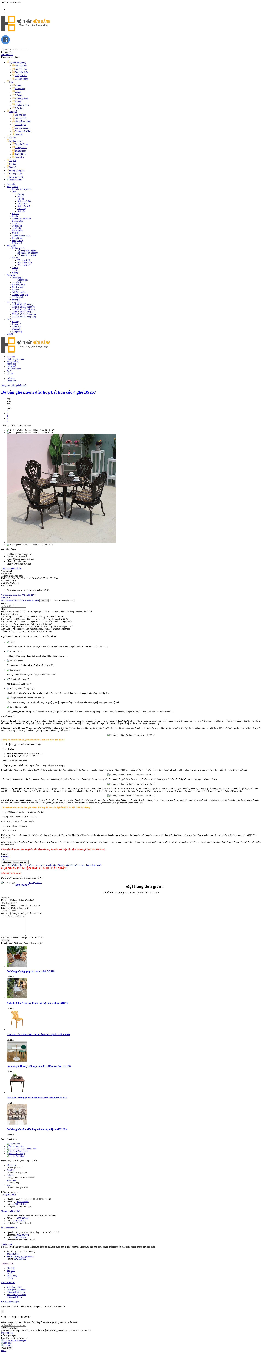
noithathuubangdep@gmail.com (20, 1256)
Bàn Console (17, 231)
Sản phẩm (11, 1270)
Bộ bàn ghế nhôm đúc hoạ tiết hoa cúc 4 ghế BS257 (48, 392)
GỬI (4, 609)
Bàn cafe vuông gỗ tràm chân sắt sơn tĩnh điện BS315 (37, 1097)
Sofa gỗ (20, 199)
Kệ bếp (15, 272)
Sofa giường (22, 204)
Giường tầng (22, 280)
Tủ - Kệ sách (17, 297)
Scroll (3, 1350)
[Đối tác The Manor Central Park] (22, 1148)
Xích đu (15, 233)
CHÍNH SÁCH (8, 1282)
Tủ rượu (15, 223)
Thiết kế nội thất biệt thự (22, 304)
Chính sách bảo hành (16, 1292)
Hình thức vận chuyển (16, 1294)
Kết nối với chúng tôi (10, 1301)
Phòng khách (12, 186)
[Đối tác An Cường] (16, 1153)
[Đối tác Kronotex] (15, 1146)
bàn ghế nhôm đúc (15, 865)
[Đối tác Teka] (13, 1144)
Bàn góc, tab (17, 221)
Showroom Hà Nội (9, 1228)
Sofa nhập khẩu (24, 206)
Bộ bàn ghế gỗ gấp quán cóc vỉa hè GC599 (31, 971)
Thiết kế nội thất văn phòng (24, 316)
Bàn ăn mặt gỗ (23, 265)
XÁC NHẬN (6, 1348)
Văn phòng (17, 331)
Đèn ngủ (16, 299)
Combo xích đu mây (21, 235)
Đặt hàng (5, 940)
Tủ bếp (15, 270)
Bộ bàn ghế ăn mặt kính (27, 253)
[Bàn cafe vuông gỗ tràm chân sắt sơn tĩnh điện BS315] (17, 1092)
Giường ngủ (17, 277)
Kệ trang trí (17, 243)
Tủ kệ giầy (16, 228)
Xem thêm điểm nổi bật (11, 568)
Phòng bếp (11, 245)
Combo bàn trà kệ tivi (21, 218)
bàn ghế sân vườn (94, 865)
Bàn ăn (15, 258)
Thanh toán (11, 381)
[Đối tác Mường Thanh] (17, 1151)
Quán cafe (16, 329)
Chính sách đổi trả (14, 1297)
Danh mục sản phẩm (15, 359)
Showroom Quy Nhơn (10, 1211)
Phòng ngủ (11, 275)
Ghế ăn (15, 267)
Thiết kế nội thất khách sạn (23, 309)
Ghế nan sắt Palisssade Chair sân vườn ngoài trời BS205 (38, 1034)
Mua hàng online (14, 1287)
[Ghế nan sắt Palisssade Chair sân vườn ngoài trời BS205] (17, 1029)
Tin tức (10, 1273)
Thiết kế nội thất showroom (24, 314)
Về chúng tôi (6, 1244)
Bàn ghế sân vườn (19, 385)
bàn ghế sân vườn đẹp (55, 865)
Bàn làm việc (17, 287)
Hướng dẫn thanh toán (16, 1289)
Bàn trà (15, 216)
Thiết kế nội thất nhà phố (23, 312)
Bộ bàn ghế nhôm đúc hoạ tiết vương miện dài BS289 (37, 1129)
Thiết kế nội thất (14, 302)
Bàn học (15, 289)
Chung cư (16, 324)
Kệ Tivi (15, 213)
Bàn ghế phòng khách (21, 189)
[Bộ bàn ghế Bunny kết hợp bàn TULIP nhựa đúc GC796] (17, 1061)
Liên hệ (10, 334)
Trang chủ (11, 184)
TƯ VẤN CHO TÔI (9, 1328)
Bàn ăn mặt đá (23, 260)
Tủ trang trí (17, 226)
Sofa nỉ (20, 196)
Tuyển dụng (12, 1275)
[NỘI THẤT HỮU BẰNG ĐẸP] (25, 29)
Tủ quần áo (17, 282)
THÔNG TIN (7, 1263)
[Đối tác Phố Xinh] (15, 1156)
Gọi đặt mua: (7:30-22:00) (18, 595)
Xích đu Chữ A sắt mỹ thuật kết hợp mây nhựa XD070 (37, 1003)
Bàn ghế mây (17, 238)
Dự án (9, 319)
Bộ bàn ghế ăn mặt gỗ (26, 255)
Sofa (14, 191)
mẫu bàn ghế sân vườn (75, 865)
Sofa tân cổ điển (24, 201)
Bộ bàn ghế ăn (18, 248)
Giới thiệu (11, 1268)
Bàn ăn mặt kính (24, 262)
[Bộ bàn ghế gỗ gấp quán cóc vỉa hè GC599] (17, 966)
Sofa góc (21, 211)
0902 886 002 (7, 54)
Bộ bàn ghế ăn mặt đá (26, 250)
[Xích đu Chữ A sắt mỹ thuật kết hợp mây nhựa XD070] (17, 997)
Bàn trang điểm (18, 285)
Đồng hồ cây (17, 240)
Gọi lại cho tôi (35, 882)
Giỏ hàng (11, 378)
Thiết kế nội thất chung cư (23, 307)
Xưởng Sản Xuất (8, 1194)
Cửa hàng (16, 326)
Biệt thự (15, 321)
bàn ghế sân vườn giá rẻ (34, 865)
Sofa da (20, 194)
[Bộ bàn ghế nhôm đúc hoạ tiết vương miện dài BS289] (17, 1124)
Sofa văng (21, 208)
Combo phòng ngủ (20, 294)
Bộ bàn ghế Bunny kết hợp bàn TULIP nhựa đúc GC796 (39, 1066)
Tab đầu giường (19, 292)
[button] (7, 1333)
